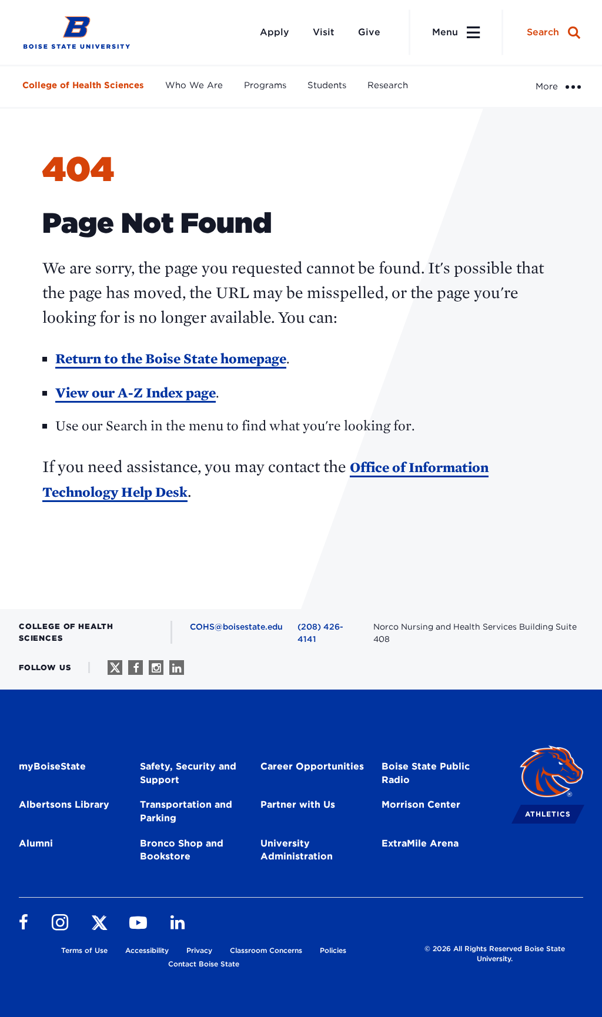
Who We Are (194, 85)
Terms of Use (84, 950)
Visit (324, 32)
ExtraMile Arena (420, 843)
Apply (274, 32)
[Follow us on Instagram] (156, 667)
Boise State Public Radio (426, 773)
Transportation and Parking (186, 811)
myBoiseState (52, 766)
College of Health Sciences (83, 85)
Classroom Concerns (266, 950)
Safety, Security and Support (188, 773)
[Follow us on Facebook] (135, 667)
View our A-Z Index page (135, 392)
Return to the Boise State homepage (170, 358)
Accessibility (147, 950)
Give (369, 32)
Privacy (199, 950)
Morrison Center (421, 804)
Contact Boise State (203, 963)
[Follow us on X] (115, 667)
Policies (333, 950)
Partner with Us (297, 804)
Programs (265, 85)
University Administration (296, 850)
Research (387, 85)
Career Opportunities (312, 766)
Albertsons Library (64, 804)
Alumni (36, 843)
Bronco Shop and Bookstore (181, 850)
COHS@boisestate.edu (236, 626)
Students (326, 85)
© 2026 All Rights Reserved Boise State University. (494, 953)
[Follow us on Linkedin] (176, 667)
